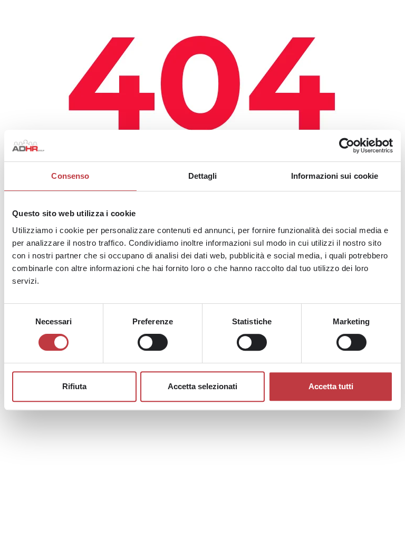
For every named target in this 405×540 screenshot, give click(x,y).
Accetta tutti (330, 386)
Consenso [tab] (70, 175)
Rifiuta (74, 386)
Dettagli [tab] (202, 175)
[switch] (153, 342)
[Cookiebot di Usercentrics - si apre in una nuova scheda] (347, 145)
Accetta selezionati (202, 386)
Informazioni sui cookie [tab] (334, 175)
